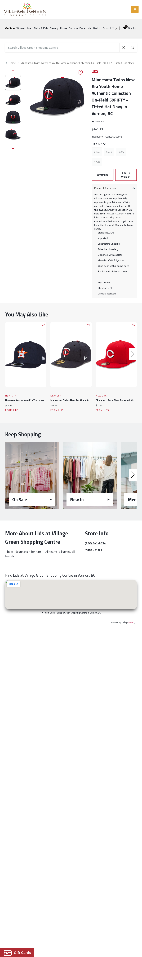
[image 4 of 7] (13, 134)
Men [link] (29, 28)
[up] (13, 70)
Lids (95, 71)
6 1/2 (97, 152)
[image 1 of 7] (13, 82)
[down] (13, 148)
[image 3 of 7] (13, 117)
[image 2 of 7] (13, 100)
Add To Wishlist (126, 175)
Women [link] (20, 28)
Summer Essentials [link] (80, 28)
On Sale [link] (10, 28)
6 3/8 (121, 152)
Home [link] (63, 28)
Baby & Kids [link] (41, 28)
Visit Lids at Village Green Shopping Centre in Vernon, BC (73, 612)
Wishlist (132, 28)
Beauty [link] (54, 28)
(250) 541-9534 (95, 543)
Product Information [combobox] (105, 188)
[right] (116, 28)
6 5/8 (97, 162)
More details (93, 549)
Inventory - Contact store (107, 136)
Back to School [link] (102, 28)
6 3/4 (109, 152)
